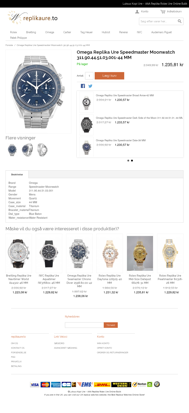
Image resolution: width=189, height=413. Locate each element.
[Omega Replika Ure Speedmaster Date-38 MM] (86, 102)
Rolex (13, 32)
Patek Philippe (18, 37)
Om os (14, 343)
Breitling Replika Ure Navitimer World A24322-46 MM (18, 279)
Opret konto (104, 348)
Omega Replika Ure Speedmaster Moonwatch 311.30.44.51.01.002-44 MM (135, 117)
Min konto (103, 343)
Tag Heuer (86, 32)
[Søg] (179, 21)
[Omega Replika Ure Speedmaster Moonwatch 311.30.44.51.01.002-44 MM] (86, 124)
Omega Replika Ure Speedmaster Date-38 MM (121, 95)
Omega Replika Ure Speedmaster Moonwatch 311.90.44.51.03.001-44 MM (135, 140)
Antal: (80, 75)
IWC (139, 32)
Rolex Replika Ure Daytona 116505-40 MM (109, 279)
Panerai (123, 32)
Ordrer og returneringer (112, 352)
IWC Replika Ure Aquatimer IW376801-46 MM (49, 279)
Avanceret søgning (65, 348)
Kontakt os (17, 348)
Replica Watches (124, 395)
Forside (9, 45)
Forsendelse (18, 352)
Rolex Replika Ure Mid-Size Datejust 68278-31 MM (140, 279)
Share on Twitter (90, 86)
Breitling (31, 32)
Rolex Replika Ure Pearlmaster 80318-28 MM (170, 279)
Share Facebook (83, 86)
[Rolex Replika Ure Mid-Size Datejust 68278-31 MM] (140, 253)
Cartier (67, 32)
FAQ (13, 357)
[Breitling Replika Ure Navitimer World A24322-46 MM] (19, 253)
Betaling (16, 366)
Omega (49, 32)
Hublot (106, 32)
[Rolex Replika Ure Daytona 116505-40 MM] (110, 253)
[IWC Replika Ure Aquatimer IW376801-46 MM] (49, 253)
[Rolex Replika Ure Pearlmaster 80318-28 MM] (170, 253)
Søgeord (59, 343)
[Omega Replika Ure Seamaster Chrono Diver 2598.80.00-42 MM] (79, 253)
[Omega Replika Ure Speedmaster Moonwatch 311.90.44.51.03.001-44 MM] (86, 147)
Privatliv (16, 361)
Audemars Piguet (161, 32)
